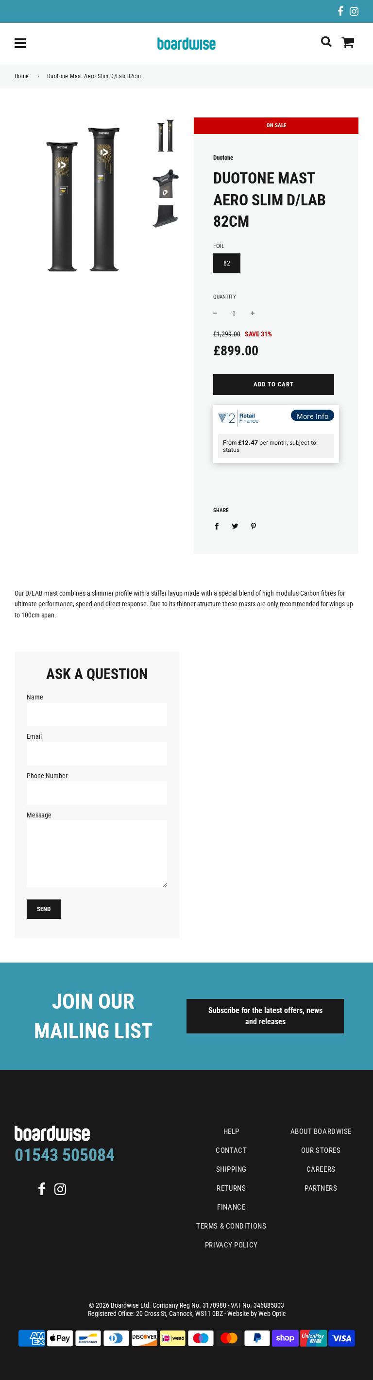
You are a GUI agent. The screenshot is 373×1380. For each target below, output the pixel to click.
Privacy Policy (231, 1245)
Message (39, 815)
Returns (231, 1188)
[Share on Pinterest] (253, 525)
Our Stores (321, 1150)
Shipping (231, 1169)
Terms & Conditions (231, 1226)
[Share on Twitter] (235, 525)
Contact (231, 1150)
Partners (321, 1188)
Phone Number (47, 776)
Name (35, 697)
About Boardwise (321, 1131)
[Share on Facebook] (219, 525)
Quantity (224, 297)
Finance (231, 1207)
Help (231, 1131)
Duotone (223, 157)
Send (44, 909)
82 (226, 263)
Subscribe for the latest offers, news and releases (265, 1016)
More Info (312, 416)
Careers (321, 1169)
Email (34, 736)
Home (22, 76)
